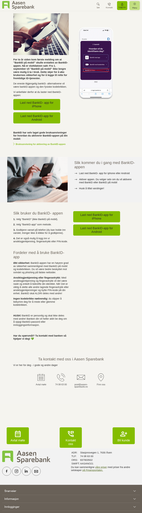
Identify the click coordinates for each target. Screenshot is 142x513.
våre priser (101, 467)
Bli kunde (123, 435)
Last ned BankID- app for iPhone (36, 104)
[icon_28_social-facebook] (6, 471)
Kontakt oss (71, 437)
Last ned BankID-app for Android (36, 117)
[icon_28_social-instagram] (16, 471)
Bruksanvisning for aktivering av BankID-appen (41, 144)
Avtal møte (18, 435)
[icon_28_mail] (36, 471)
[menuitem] (18, 5)
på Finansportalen (92, 470)
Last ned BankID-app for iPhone (96, 216)
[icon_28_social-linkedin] (26, 471)
